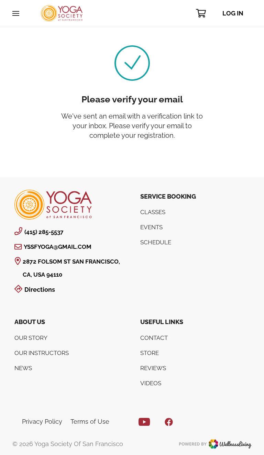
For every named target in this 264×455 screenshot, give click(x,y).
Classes (152, 212)
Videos (150, 383)
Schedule (155, 242)
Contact (154, 337)
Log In (232, 13)
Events (151, 227)
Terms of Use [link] (89, 421)
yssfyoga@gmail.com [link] (57, 246)
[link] (53, 205)
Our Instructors (41, 352)
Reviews (153, 368)
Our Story (30, 337)
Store (149, 352)
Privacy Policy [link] (42, 421)
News (23, 368)
